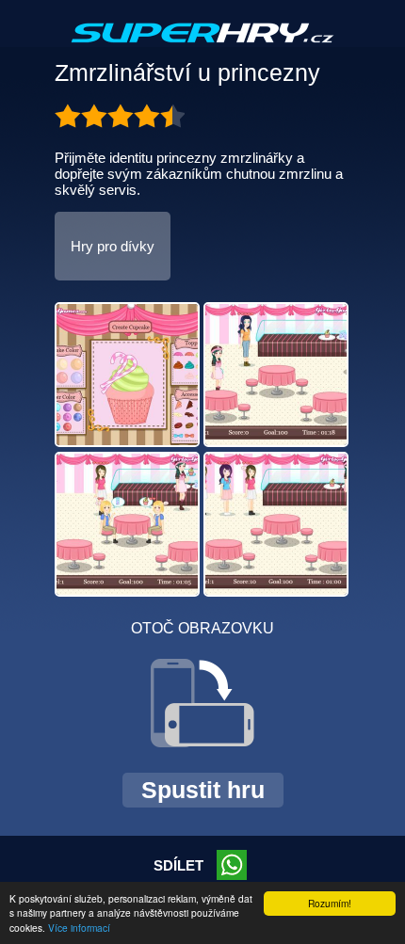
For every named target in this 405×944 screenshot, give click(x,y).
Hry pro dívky (112, 246)
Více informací (79, 927)
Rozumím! (329, 903)
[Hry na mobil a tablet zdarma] (202, 48)
